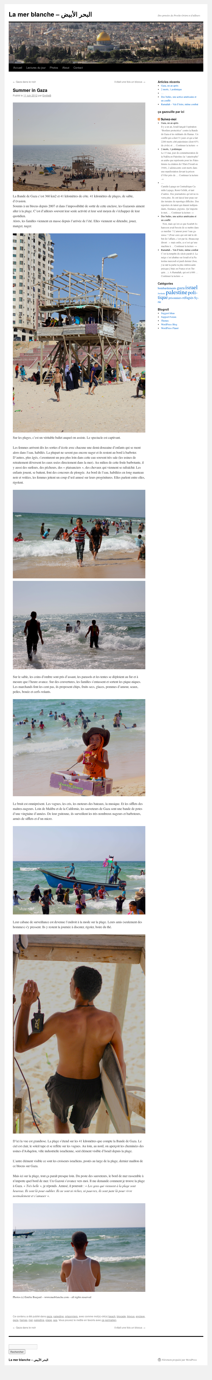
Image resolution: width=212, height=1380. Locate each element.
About (65, 67)
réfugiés (188, 297)
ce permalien (109, 1320)
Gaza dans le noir (24, 81)
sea (55, 1320)
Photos (54, 67)
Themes (165, 320)
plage (49, 1320)
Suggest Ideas (168, 313)
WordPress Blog (169, 324)
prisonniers (71, 1316)
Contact (78, 67)
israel (191, 287)
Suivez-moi (168, 119)
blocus (131, 1316)
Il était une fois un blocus (129, 81)
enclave (140, 1316)
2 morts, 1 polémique (171, 89)
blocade (121, 1316)
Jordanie (161, 293)
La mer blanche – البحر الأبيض (50, 14)
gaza (49, 1316)
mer (31, 1320)
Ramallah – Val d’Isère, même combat (179, 104)
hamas (23, 1320)
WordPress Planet (169, 328)
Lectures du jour (36, 67)
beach (112, 1316)
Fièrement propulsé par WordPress (179, 1359)
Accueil (17, 67)
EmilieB (46, 95)
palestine (58, 1316)
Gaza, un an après (169, 85)
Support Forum (168, 316)
